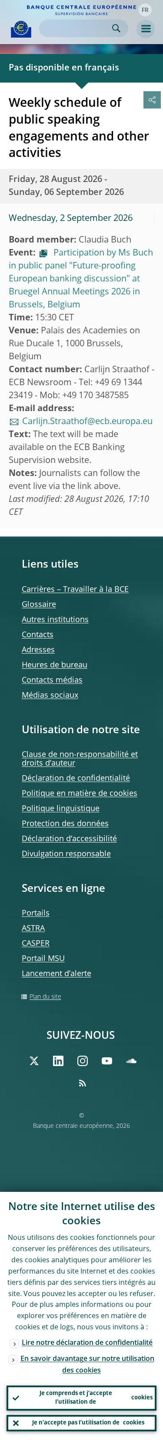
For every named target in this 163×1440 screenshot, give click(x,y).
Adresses (38, 650)
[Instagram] (82, 1060)
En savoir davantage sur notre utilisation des (87, 1365)
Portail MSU (43, 959)
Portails (36, 913)
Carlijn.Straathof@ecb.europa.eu (87, 422)
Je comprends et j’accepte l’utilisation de (96, 1398)
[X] (33, 1060)
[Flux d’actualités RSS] (82, 1083)
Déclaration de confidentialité (76, 778)
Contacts (37, 635)
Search (116, 28)
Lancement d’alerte (56, 974)
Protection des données (65, 824)
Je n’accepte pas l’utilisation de (88, 1423)
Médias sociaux (50, 695)
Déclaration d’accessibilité (69, 839)
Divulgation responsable (66, 854)
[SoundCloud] (131, 1060)
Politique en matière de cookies (79, 794)
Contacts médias (52, 680)
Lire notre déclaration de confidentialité (87, 1343)
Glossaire (39, 605)
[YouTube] (106, 1060)
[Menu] (145, 29)
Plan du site (45, 997)
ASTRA (33, 928)
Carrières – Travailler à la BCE (75, 590)
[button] (145, 9)
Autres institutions (55, 620)
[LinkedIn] (58, 1060)
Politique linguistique (61, 809)
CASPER (36, 944)
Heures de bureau (54, 665)
